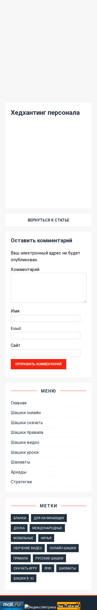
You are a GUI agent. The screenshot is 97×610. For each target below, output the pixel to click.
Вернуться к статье (48, 220)
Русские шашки (49, 558)
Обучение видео (27, 548)
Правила (20, 558)
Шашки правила (27, 432)
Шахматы (20, 462)
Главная (18, 402)
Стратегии (21, 481)
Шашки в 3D (23, 578)
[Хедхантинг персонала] (48, 194)
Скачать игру (25, 568)
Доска (19, 528)
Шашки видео (25, 442)
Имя (15, 311)
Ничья (46, 538)
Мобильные (23, 538)
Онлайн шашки (63, 548)
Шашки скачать (27, 422)
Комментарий (25, 269)
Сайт (15, 345)
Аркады (19, 472)
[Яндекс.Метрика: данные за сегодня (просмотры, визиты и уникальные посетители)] (40, 607)
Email (16, 328)
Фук (47, 568)
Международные (47, 528)
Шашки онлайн (26, 412)
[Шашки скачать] (48, 93)
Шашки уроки (25, 452)
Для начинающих (49, 518)
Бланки (19, 518)
